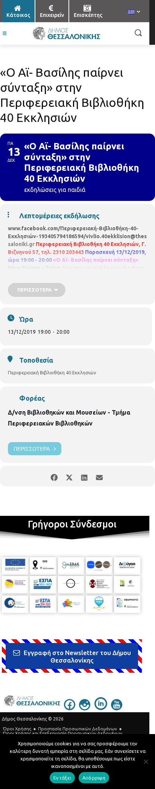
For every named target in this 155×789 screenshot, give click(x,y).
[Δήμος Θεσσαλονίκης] (66, 33)
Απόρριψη (93, 777)
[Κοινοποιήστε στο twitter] (69, 476)
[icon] (69, 708)
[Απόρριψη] (145, 761)
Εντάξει (62, 777)
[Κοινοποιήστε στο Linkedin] (84, 476)
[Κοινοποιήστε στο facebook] (54, 476)
